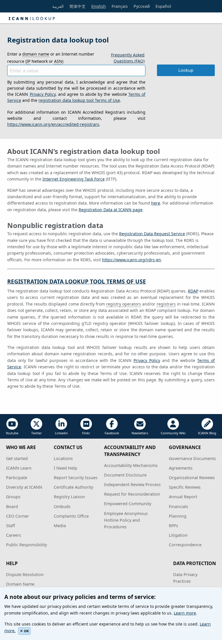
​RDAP (193, 291)
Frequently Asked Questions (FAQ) (128, 58)
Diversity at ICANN (24, 487)
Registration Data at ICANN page (111, 209)
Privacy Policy (43, 94)
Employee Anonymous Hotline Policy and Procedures (126, 520)
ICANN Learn (19, 468)
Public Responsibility (26, 544)
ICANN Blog (207, 433)
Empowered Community (127, 503)
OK (26, 631)
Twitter (36, 433)
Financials (178, 506)
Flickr (86, 433)
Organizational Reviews (192, 477)
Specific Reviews (185, 487)
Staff (10, 525)
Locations (63, 458)
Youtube (12, 433)
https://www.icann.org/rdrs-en (131, 259)
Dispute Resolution (25, 574)
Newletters (140, 433)
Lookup (185, 70)
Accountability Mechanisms (131, 465)
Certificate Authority (73, 487)
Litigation (178, 535)
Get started (17, 458)
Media (60, 525)
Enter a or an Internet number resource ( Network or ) (50, 57)
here (155, 203)
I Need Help (65, 468)
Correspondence (185, 544)
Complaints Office (71, 516)
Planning (177, 516)
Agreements (181, 468)
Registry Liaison (69, 496)
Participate (16, 477)
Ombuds (62, 506)
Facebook (112, 433)
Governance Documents (192, 458)
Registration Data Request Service (152, 233)
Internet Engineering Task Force (73, 179)
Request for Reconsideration (132, 494)
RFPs (173, 525)
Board (12, 506)
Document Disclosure (125, 475)
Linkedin (61, 433)
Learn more (185, 613)
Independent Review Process (132, 484)
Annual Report (183, 496)
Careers (13, 535)
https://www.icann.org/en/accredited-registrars (53, 124)
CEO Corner (17, 516)
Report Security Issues (75, 477)
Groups (13, 496)
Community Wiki (173, 433)
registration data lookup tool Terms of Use (79, 100)
